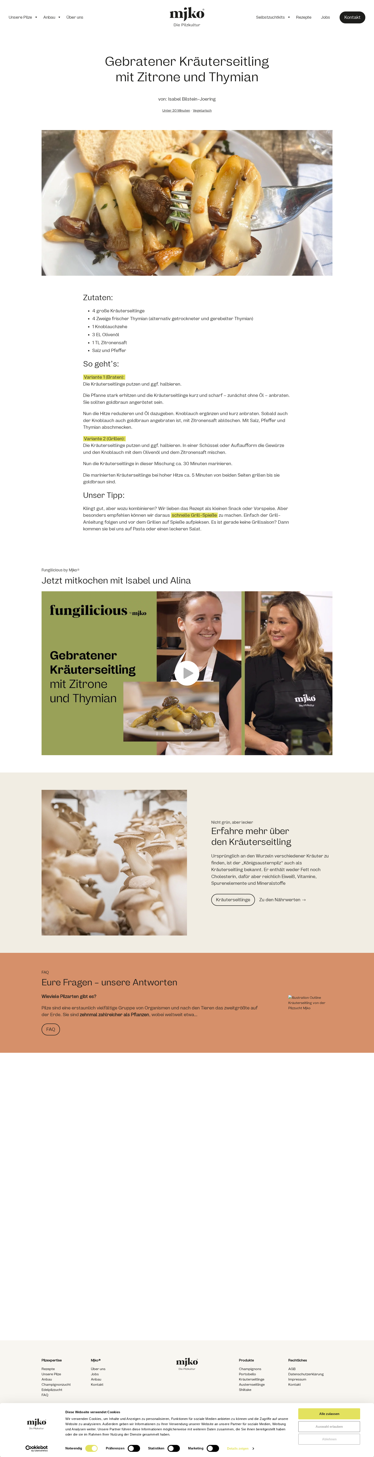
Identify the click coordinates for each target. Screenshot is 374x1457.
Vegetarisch (202, 110)
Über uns (74, 17)
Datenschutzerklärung (306, 1374)
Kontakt (97, 1385)
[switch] (134, 1448)
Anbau (49, 17)
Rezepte (303, 17)
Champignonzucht (56, 1385)
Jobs (325, 17)
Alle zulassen (329, 1414)
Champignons (55, 1318)
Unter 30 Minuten (176, 110)
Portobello (247, 1374)
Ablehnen (329, 1439)
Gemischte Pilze (155, 1318)
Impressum (297, 1379)
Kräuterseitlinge (251, 1379)
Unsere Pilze (20, 17)
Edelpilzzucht (52, 1390)
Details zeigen (237, 1448)
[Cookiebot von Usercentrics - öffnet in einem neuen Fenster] (37, 1448)
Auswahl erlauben (329, 1426)
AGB (292, 1369)
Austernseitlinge (252, 1385)
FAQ (45, 1395)
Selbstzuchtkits (270, 17)
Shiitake (245, 1390)
